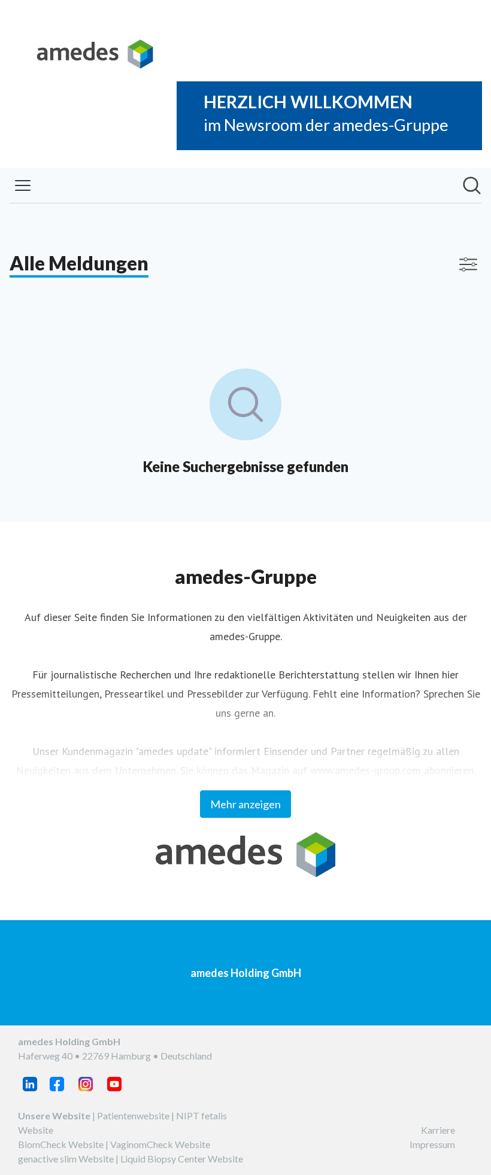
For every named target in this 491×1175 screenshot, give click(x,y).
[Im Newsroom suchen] (471, 185)
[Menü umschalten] (23, 185)
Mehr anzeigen (245, 804)
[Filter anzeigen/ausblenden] (468, 264)
